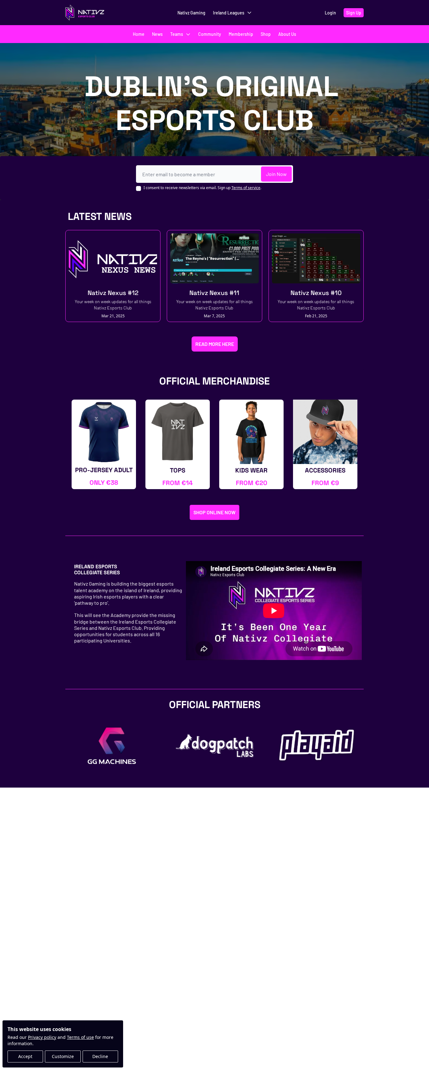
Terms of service (245, 187)
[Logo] (84, 12)
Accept (25, 1056)
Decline (100, 1056)
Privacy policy (42, 1037)
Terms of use (80, 1037)
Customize (63, 1056)
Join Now (276, 174)
